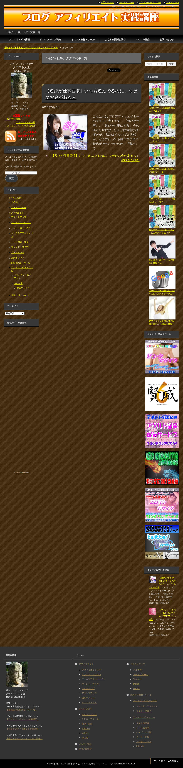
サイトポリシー (126, 2)
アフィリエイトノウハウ (145, 700)
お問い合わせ (167, 39)
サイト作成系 (142, 723)
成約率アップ (17, 258)
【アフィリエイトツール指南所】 (22, 719)
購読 (11, 178)
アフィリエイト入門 (21, 228)
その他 (14, 202)
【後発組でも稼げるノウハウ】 (21, 709)
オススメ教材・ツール (83, 39)
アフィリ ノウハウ (21, 222)
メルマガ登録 (143, 39)
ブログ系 (18, 283)
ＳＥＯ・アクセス (90, 719)
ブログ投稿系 (142, 727)
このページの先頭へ (168, 761)
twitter (84, 733)
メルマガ (137, 670)
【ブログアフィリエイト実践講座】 (23, 729)
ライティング (17, 252)
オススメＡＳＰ (89, 702)
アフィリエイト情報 (25, 122)
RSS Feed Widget (21, 472)
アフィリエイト (16, 213)
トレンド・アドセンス (147, 706)
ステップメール (140, 674)
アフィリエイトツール (144, 717)
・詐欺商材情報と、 (14, 119)
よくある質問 (15, 198)
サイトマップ (172, 2)
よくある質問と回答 (115, 39)
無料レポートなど (19, 295)
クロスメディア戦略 (50, 39)
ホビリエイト (23, 287)
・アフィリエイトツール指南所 (20, 125)
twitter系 (140, 746)
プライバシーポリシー (150, 2)
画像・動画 (87, 724)
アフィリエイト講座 (19, 39)
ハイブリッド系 (143, 732)
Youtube (86, 728)
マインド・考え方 (19, 247)
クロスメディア (137, 664)
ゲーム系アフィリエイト (93, 679)
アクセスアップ (18, 217)
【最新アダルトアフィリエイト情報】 (24, 738)
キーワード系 (142, 737)
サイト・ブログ (18, 207)
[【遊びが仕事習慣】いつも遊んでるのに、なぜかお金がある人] (65, 147)
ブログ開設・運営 (19, 241)
